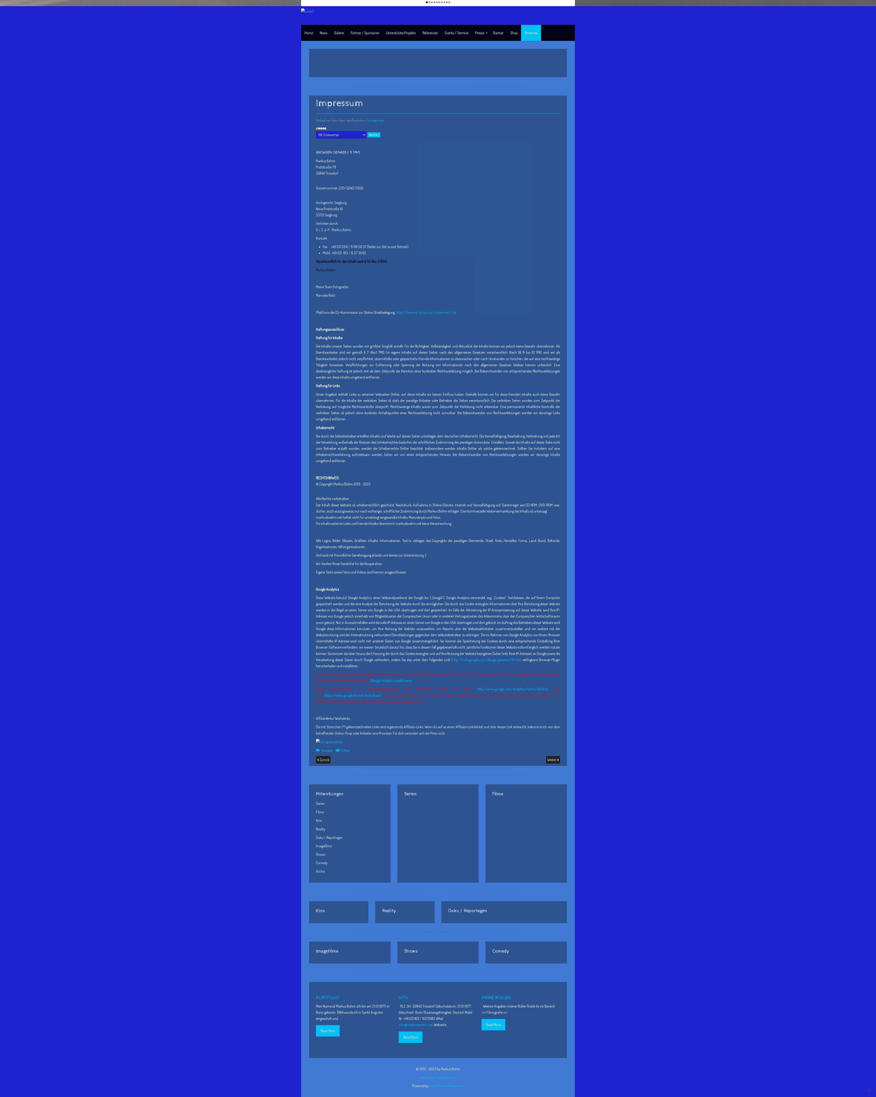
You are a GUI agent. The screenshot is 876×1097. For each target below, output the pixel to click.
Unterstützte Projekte (401, 33)
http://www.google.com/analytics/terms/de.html (512, 689)
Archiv (320, 871)
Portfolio (327, 997)
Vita (403, 997)
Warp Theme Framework (446, 1086)
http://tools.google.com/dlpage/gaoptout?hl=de (486, 659)
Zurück (324, 759)
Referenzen (430, 33)
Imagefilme (324, 846)
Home (309, 33)
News (323, 33)
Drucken (327, 750)
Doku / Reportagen (329, 837)
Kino (319, 820)
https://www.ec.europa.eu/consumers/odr (426, 312)
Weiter (552, 759)
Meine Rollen (496, 997)
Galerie (339, 33)
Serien (320, 803)
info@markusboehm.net (416, 1024)
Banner (498, 33)
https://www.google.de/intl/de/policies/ (353, 695)
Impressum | (429, 1077)
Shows (320, 854)
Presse (479, 33)
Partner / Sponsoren (365, 33)
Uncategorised (375, 120)
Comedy (322, 863)
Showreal (531, 33)
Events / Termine (456, 33)
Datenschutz (447, 1077)
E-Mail (344, 750)
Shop (514, 33)
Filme (320, 812)
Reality (320, 829)
